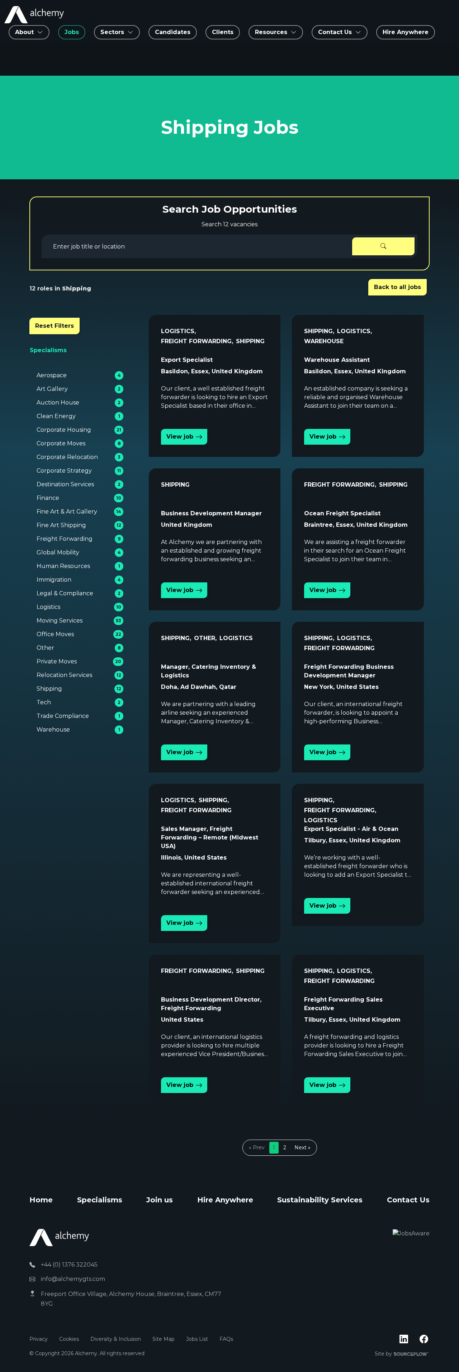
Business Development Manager (211, 513)
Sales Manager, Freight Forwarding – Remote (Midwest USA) (209, 837)
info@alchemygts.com (73, 1279)
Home (41, 1200)
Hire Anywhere (406, 32)
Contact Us (408, 1200)
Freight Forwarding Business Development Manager (349, 671)
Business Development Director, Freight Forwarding (211, 1004)
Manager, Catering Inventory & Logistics (208, 671)
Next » (302, 1147)
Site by (402, 1354)
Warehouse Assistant (337, 359)
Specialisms (99, 1200)
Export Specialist (187, 359)
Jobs (72, 32)
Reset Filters (54, 325)
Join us (159, 1200)
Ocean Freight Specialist (342, 513)
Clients (222, 32)
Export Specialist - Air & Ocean (351, 828)
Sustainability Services (320, 1200)
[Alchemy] (59, 1237)
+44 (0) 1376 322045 (69, 1264)
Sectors (112, 32)
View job (179, 436)
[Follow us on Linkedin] (404, 1339)
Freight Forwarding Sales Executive (343, 1004)
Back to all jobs (397, 287)
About (24, 32)
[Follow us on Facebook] (424, 1339)
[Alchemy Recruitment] (34, 14)
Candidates (172, 32)
